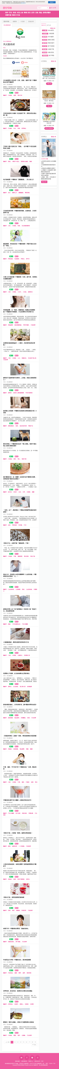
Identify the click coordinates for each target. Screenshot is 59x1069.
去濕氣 (23, 1035)
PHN (25, 525)
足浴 (20, 492)
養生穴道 (32, 556)
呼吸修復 (10, 259)
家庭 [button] (14, 12)
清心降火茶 (23, 686)
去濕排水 (20, 655)
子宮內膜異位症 (16, 624)
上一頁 (7, 1042)
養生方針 (20, 95)
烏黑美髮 (15, 749)
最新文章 (43, 25)
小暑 (9, 358)
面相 (23, 589)
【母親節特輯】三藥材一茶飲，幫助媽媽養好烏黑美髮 (19, 736)
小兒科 (23, 21)
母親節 (10, 749)
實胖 (20, 973)
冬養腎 (32, 1004)
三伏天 (19, 292)
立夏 (9, 782)
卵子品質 (18, 813)
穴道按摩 (33, 325)
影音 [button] (29, 12)
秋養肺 (26, 1004)
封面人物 (20, 12)
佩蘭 (33, 492)
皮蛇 (9, 525)
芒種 (15, 556)
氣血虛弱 (17, 717)
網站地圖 (17, 1061)
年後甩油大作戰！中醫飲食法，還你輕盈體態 (17, 960)
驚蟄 (15, 1035)
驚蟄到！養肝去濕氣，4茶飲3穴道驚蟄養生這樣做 (18, 1022)
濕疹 (23, 782)
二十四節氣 (21, 846)
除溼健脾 (29, 686)
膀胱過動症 (11, 426)
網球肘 (10, 392)
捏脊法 (28, 879)
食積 (14, 879)
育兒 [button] (10, 12)
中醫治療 (30, 813)
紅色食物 (15, 686)
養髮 (27, 749)
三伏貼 (24, 292)
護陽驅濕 (21, 192)
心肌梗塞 (18, 589)
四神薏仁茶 (27, 655)
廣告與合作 (37, 1061)
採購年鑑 (8, 15)
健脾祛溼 (14, 846)
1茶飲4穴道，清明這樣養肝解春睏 (13, 897)
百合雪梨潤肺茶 (26, 225)
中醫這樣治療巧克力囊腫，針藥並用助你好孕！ (17, 800)
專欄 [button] (25, 12)
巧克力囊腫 (25, 624)
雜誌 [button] (40, 12)
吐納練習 (17, 259)
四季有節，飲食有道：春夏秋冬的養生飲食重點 (17, 991)
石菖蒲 (28, 492)
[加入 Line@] (32, 1057)
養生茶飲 (26, 556)
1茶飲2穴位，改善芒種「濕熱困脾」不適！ (16, 543)
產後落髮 (10, 717)
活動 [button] (36, 12)
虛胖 (24, 973)
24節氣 (10, 95)
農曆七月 (14, 192)
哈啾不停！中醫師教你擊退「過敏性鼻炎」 (16, 928)
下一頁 (34, 1044)
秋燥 (19, 225)
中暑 (19, 782)
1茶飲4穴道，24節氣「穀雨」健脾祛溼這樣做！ (18, 833)
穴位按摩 (33, 717)
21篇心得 (49, 83)
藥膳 (31, 749)
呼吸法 (22, 259)
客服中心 (31, 1061)
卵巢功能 (24, 813)
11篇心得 (49, 106)
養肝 (13, 910)
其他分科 (31, 21)
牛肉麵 (10, 128)
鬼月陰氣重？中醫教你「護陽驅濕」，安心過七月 (18, 179)
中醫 (18, 128)
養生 (36, 782)
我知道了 (52, 2)
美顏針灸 (24, 358)
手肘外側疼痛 (29, 392)
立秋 (9, 225)
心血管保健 (29, 589)
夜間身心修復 (24, 161)
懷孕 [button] (6, 12)
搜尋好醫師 (47, 12)
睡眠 (31, 161)
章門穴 (28, 259)
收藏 (17, 92)
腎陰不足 (30, 426)
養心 (19, 459)
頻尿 (17, 426)
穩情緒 (18, 910)
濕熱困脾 (20, 556)
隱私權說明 (23, 3)
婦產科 (15, 21)
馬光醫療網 (7, 25)
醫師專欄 (6, 21)
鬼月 (9, 192)
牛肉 (14, 128)
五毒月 (15, 492)
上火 (19, 358)
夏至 (15, 459)
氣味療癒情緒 (18, 325)
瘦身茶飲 (29, 973)
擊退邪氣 (27, 192)
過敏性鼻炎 (11, 941)
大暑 (9, 292)
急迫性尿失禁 (23, 426)
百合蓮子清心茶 (32, 358)
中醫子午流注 (15, 161)
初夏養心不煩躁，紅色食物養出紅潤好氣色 (16, 673)
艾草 (24, 492)
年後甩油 (10, 973)
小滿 (9, 655)
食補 (28, 717)
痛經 (9, 624)
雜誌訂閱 (44, 181)
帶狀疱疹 (14, 525)
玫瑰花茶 (24, 910)
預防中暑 (24, 459)
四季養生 (24, 128)
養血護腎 (22, 749)
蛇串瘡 (20, 525)
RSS (42, 1061)
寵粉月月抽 (16, 15)
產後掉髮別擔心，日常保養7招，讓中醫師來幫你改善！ (20, 704)
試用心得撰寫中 (49, 128)
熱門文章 (49, 25)
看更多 (52, 28)
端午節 (10, 492)
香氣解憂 (10, 325)
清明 (9, 910)
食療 (32, 782)
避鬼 (9, 161)
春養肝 (16, 1004)
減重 (16, 973)
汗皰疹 (27, 782)
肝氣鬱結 (23, 717)
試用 (32, 12)
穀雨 (9, 846)
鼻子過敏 (18, 941)
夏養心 (10, 686)
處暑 (15, 95)
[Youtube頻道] (21, 1057)
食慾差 (10, 879)
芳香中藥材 (26, 325)
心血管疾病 (11, 589)
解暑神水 (30, 292)
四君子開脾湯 (20, 879)
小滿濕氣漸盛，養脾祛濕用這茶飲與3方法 (16, 642)
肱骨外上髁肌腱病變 (18, 392)
